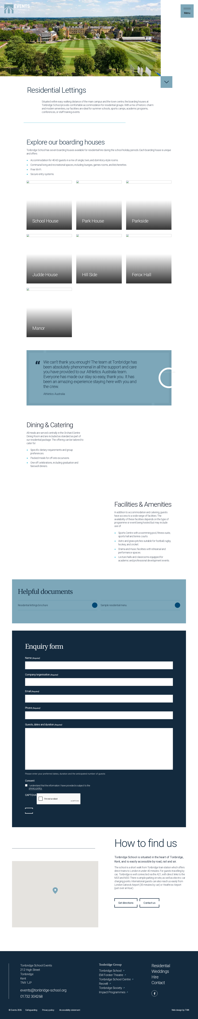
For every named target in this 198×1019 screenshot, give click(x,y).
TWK (187, 1010)
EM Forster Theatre (111, 975)
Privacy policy (48, 1010)
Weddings (160, 971)
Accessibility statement (69, 1010)
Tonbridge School (110, 970)
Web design (177, 1010)
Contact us (149, 902)
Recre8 (103, 983)
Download (94, 605)
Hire (154, 977)
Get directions (125, 902)
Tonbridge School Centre (115, 979)
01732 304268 (31, 996)
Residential (160, 965)
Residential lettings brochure (33, 605)
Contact (158, 982)
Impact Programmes (112, 992)
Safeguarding (31, 1010)
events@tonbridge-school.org (43, 990)
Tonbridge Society (110, 988)
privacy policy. (35, 788)
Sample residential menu (114, 605)
